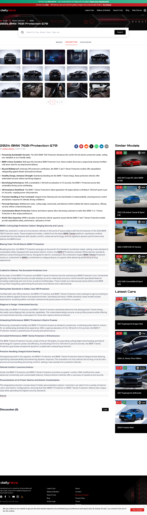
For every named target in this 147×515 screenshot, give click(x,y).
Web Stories (137, 10)
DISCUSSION (85, 42)
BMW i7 (61, 252)
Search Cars (118, 10)
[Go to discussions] (125, 152)
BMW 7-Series (69, 233)
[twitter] (91, 146)
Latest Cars (89, 10)
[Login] (145, 10)
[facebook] (76, 146)
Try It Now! (107, 5)
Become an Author (82, 495)
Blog (127, 10)
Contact (78, 492)
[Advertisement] (129, 64)
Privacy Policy (80, 498)
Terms (77, 501)
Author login (51, 501)
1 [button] (52, 102)
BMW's (25, 257)
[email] (107, 146)
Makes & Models (103, 10)
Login (105, 409)
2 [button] (57, 102)
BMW (32, 21)
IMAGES (59, 42)
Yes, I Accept (137, 510)
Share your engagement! (99, 1)
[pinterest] (81, 146)
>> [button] (61, 102)
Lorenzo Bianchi (8, 149)
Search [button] (121, 32)
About (77, 488)
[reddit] (86, 146)
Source (3, 395)
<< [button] (48, 102)
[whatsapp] (96, 146)
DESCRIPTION (71, 42)
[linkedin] (101, 146)
